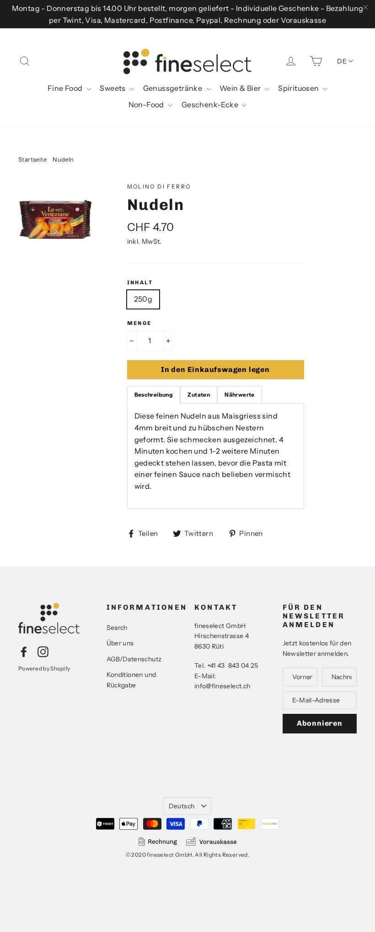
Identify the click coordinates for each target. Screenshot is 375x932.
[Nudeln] (55, 219)
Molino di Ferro (159, 186)
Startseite (32, 159)
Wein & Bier (241, 88)
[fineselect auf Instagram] (43, 651)
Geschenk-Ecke (211, 104)
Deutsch (181, 806)
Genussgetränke (173, 88)
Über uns (120, 643)
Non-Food (147, 104)
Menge (139, 323)
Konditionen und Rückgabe (131, 679)
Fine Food (66, 88)
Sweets (113, 88)
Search (117, 627)
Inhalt (140, 282)
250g (143, 299)
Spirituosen (299, 88)
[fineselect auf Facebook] (23, 651)
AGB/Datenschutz (134, 659)
